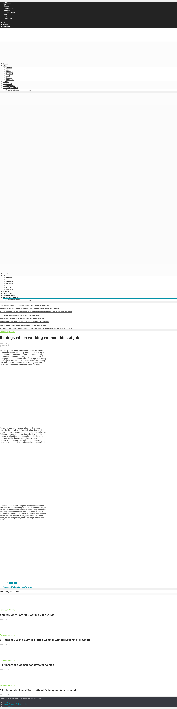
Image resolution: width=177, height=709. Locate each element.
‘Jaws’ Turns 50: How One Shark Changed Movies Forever (23, 325)
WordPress (10, 80)
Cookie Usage (8, 702)
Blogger (9, 78)
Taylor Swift (7, 19)
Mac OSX (9, 74)
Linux (8, 76)
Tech (4, 66)
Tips (4, 5)
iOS (7, 70)
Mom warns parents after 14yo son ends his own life (22, 318)
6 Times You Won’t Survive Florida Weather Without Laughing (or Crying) (45, 639)
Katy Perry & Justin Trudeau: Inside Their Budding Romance (24, 305)
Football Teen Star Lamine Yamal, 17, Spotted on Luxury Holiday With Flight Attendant (36, 328)
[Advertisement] (88, 51)
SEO (7, 17)
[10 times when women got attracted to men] (13, 658)
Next (15, 583)
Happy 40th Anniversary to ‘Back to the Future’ (20, 315)
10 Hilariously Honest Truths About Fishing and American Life (38, 690)
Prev (11, 583)
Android (9, 68)
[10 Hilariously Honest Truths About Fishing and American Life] (13, 683)
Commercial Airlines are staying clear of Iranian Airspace (24, 322)
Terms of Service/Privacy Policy (15, 704)
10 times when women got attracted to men (27, 664)
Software (6, 11)
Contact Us (7, 706)
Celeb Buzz (7, 84)
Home (5, 64)
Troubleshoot (8, 9)
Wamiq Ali (5, 345)
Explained (7, 3)
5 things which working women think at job (27, 614)
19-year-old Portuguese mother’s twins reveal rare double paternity (29, 308)
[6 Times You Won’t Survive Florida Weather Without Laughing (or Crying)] (13, 633)
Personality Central (10, 88)
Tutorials (6, 7)
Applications (10, 13)
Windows (9, 72)
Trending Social (9, 86)
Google (5, 15)
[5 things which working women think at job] (13, 608)
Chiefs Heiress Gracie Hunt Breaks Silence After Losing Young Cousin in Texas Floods (36, 312)
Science (6, 82)
